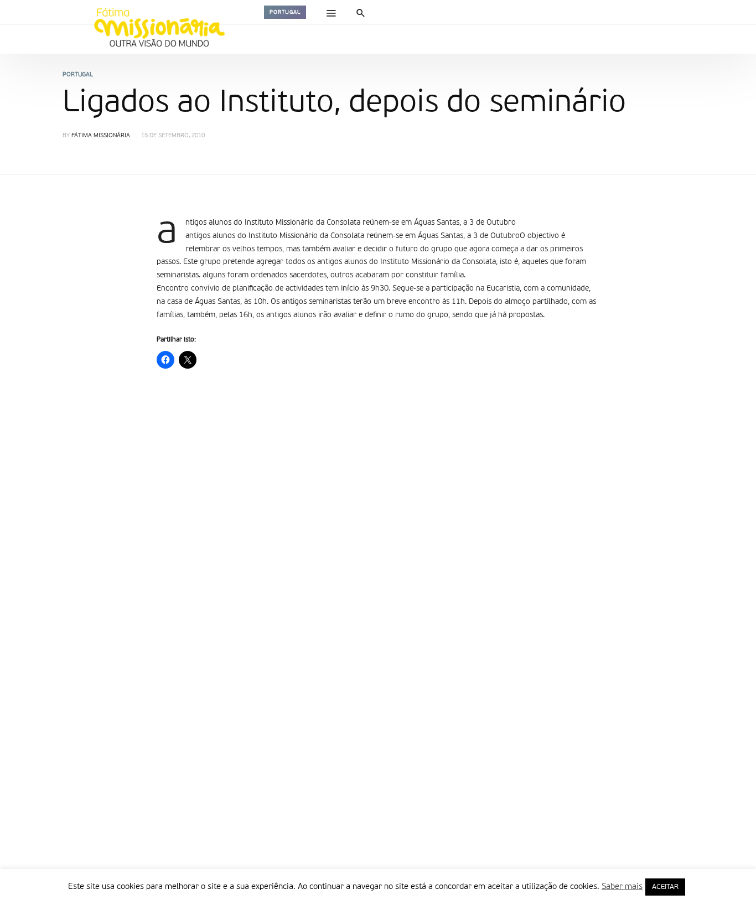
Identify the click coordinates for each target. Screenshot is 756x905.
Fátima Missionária (100, 136)
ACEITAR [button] (665, 887)
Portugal (285, 12)
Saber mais (622, 886)
